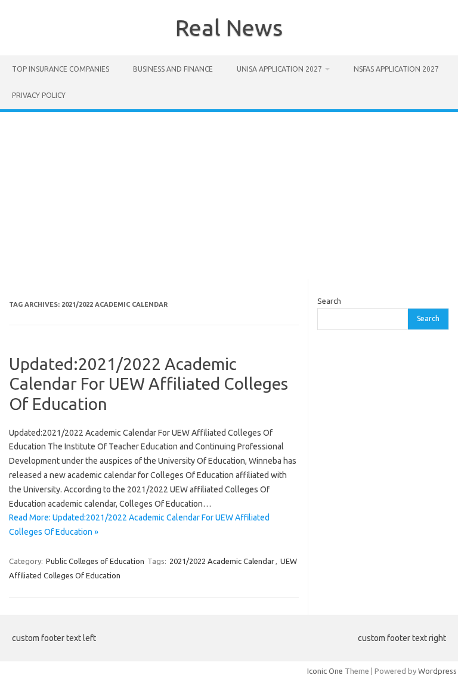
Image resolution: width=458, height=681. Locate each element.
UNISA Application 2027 (279, 69)
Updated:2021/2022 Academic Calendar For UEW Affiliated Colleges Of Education (148, 384)
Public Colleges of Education (95, 561)
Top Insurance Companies (60, 69)
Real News (229, 27)
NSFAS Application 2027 (396, 69)
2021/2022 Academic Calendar (221, 561)
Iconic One (325, 671)
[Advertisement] (229, 195)
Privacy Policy (39, 95)
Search (329, 301)
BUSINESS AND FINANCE (173, 69)
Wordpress (437, 671)
